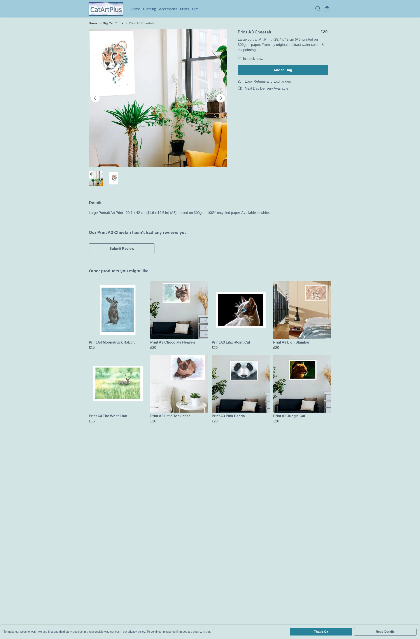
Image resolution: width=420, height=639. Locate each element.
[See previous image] (95, 98)
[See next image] (220, 98)
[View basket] (326, 8)
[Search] (318, 8)
